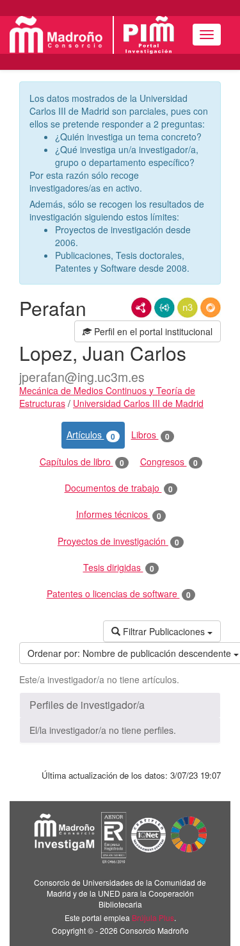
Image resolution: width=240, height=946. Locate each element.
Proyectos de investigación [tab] (118, 541)
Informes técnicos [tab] (118, 514)
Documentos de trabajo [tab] (119, 488)
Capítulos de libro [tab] (82, 462)
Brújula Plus (153, 917)
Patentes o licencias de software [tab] (119, 594)
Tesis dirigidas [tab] (118, 567)
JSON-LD (164, 307)
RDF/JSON (210, 307)
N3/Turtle (187, 307)
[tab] (120, 705)
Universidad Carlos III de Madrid (138, 403)
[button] (120, 705)
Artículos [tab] (91, 435)
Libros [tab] (150, 435)
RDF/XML (141, 307)
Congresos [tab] (169, 462)
